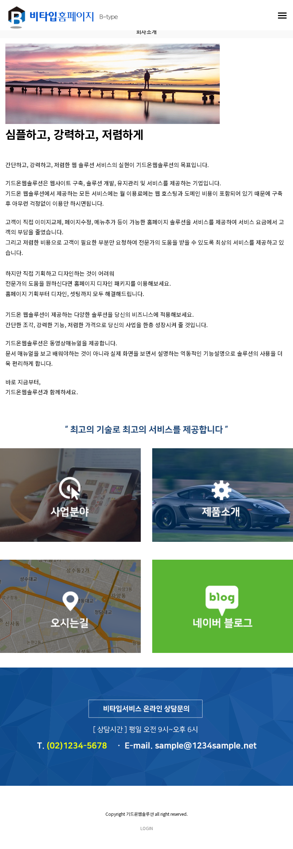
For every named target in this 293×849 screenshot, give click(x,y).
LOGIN (146, 828)
